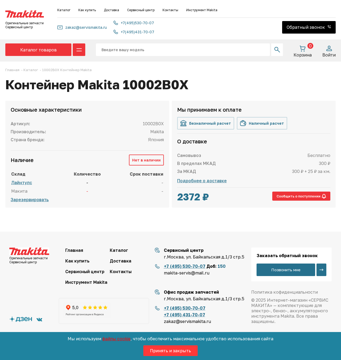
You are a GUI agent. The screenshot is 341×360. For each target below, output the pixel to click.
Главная (74, 250)
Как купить (87, 10)
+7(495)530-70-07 (137, 23)
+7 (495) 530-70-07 (184, 266)
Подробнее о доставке (202, 180)
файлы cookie (116, 338)
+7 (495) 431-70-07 (184, 314)
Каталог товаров (38, 49)
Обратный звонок (306, 27)
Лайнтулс (21, 182)
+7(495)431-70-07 (137, 32)
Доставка (111, 10)
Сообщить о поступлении (298, 196)
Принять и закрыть (170, 350)
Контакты (170, 10)
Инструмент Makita (201, 10)
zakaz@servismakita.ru (86, 27)
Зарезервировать (30, 199)
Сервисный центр (141, 10)
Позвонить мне (286, 269)
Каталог (63, 10)
